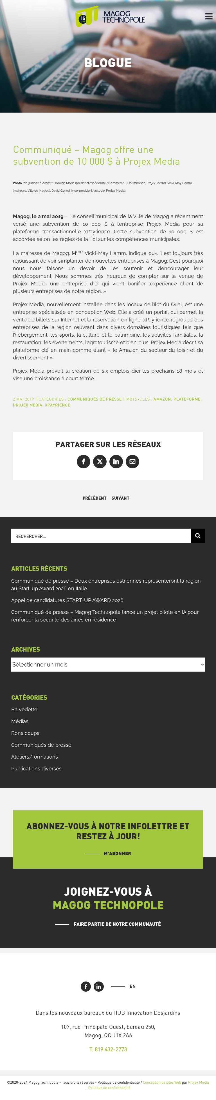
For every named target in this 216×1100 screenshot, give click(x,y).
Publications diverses (36, 769)
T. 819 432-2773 (108, 1049)
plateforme (187, 399)
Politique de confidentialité (109, 1087)
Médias (19, 721)
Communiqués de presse (95, 399)
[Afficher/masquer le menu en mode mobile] (209, 16)
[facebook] (86, 986)
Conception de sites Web (162, 1082)
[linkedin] (99, 986)
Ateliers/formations (34, 757)
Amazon (162, 399)
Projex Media (27, 405)
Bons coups (25, 733)
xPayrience (57, 405)
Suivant (120, 498)
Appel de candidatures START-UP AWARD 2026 (67, 600)
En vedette (24, 709)
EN (133, 986)
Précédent (95, 498)
